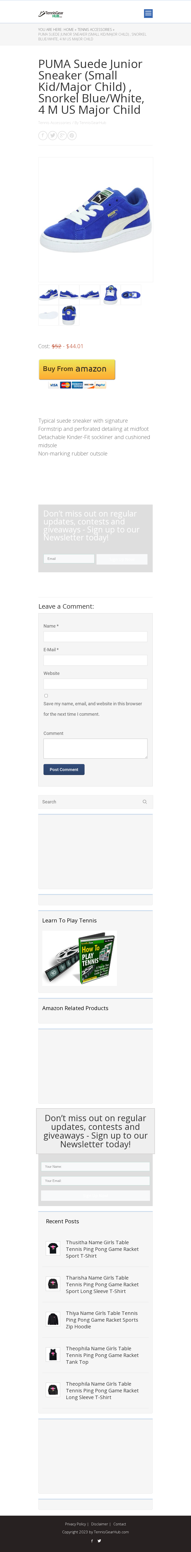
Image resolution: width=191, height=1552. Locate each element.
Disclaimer (99, 1524)
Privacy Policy (75, 1524)
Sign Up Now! (95, 1195)
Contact (119, 1524)
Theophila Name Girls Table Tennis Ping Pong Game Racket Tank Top (102, 1355)
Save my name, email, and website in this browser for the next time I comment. (93, 709)
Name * (51, 626)
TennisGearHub (93, 122)
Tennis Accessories (54, 122)
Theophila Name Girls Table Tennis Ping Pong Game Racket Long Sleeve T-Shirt (102, 1390)
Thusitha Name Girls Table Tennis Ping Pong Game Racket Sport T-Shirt (102, 1249)
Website (52, 673)
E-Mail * (51, 649)
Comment (53, 733)
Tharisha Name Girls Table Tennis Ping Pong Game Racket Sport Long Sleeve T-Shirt (102, 1284)
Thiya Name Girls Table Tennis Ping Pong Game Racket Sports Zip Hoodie (102, 1320)
